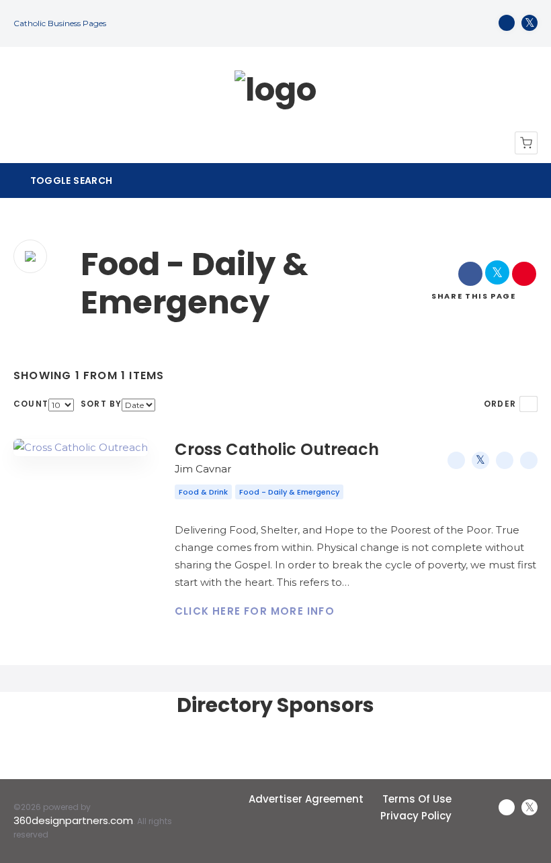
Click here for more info (255, 611)
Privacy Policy (416, 816)
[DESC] (528, 404)
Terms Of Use (417, 799)
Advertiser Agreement (306, 799)
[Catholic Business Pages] (275, 89)
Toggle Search (70, 180)
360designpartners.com (73, 820)
